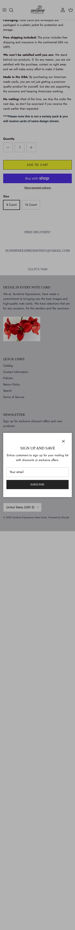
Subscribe (37, 484)
